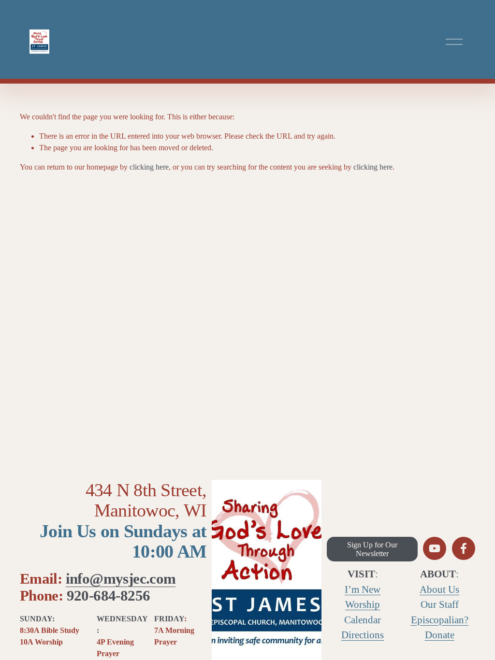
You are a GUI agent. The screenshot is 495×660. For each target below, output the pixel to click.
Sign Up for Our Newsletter (372, 549)
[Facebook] (463, 548)
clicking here (149, 167)
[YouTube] (434, 548)
